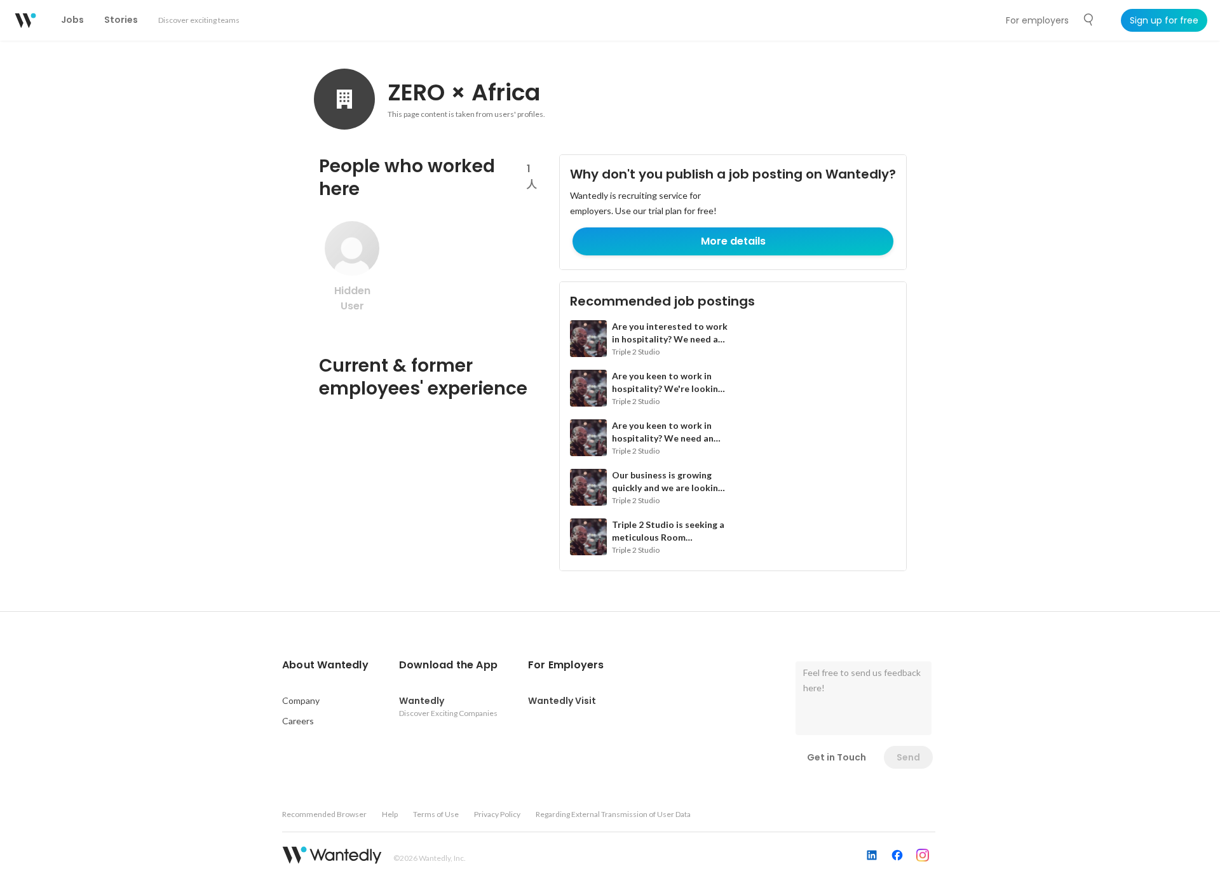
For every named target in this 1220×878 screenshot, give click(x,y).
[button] (325, 665)
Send (908, 757)
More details (733, 241)
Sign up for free (1164, 20)
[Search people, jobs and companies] (1089, 19)
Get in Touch (836, 757)
